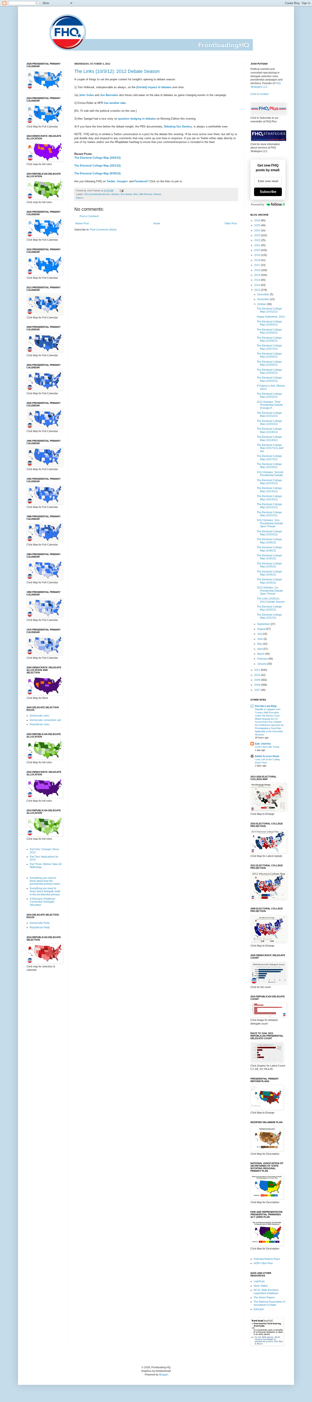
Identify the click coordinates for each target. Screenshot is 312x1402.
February (262, 658)
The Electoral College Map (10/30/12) (269, 323)
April (260, 648)
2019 (257, 255)
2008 (257, 684)
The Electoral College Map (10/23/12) (269, 379)
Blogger (163, 1374)
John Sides (86, 95)
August (261, 629)
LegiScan (259, 1281)
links (136, 194)
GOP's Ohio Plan (263, 1263)
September (264, 624)
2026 (257, 220)
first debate (126, 194)
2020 (257, 250)
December (263, 294)
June (260, 638)
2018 (257, 260)
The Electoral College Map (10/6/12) (269, 557)
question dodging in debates (137, 118)
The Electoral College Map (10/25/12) (269, 363)
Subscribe (268, 192)
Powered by (257, 204)
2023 (257, 235)
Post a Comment (89, 216)
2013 (257, 285)
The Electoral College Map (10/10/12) (269, 533)
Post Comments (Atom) (103, 229)
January (262, 663)
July (260, 633)
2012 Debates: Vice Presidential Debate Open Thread (270, 523)
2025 (257, 225)
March (261, 653)
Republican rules (39, 724)
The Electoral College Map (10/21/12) (269, 414)
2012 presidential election (97, 194)
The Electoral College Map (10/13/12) (269, 498)
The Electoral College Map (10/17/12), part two (270, 448)
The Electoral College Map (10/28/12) (269, 339)
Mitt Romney (145, 194)
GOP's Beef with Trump (267, 747)
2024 (257, 230)
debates (115, 194)
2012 (257, 289)
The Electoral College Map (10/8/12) (269, 549)
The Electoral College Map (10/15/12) (269, 482)
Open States (261, 1285)
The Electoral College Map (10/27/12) (269, 347)
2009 (257, 679)
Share (79, 197)
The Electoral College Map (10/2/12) (97, 157)
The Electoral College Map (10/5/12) (269, 565)
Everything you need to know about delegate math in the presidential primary (45, 891)
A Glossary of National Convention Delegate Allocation (42, 901)
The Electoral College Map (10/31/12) (269, 310)
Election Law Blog (265, 706)
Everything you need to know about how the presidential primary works (45, 881)
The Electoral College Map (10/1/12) (97, 165)
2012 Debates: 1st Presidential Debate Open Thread (270, 590)
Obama (157, 194)
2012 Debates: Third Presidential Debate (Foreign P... (270, 405)
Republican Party (40, 927)
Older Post (231, 223)
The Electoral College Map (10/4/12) (269, 573)
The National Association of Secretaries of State (269, 1303)
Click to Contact (259, 94)
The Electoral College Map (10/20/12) (269, 422)
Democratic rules (39, 715)
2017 (257, 265)
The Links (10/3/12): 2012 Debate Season (117, 71)
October (262, 304)
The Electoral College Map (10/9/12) (269, 541)
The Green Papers (264, 1297)
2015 (257, 275)
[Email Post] (121, 190)
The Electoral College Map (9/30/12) (97, 173)
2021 (257, 245)
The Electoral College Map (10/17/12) (269, 458)
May (260, 643)
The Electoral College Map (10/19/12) (269, 430)
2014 (257, 279)
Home (156, 223)
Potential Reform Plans (267, 1259)
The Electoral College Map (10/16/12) (269, 466)
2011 (257, 669)
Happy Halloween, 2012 (271, 316)
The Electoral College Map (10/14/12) (269, 490)
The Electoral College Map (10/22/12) (269, 395)
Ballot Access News (267, 756)
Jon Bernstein (109, 95)
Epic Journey (263, 743)
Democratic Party (39, 922)
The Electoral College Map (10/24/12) (269, 371)
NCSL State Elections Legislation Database (266, 1292)
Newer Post (82, 223)
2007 (257, 689)
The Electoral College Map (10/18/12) (269, 438)
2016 (257, 270)
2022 (257, 240)
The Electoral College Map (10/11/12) (269, 514)
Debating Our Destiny (178, 126)
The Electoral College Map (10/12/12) (269, 506)
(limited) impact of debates (153, 87)
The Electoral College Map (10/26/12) (269, 355)
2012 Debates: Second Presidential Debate (270, 474)
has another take (115, 103)
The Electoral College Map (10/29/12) (269, 331)
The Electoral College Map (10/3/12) (269, 581)
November (263, 299)
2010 (257, 675)
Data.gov (259, 1309)
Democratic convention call (45, 720)
